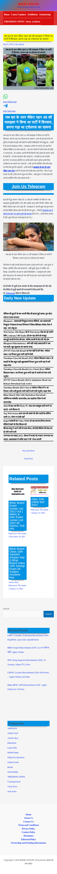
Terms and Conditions (28, 825)
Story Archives (33, 21)
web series (11, 791)
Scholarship (45, 14)
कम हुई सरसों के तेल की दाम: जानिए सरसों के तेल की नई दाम (26, 339)
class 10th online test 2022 (37, 501)
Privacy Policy (28, 828)
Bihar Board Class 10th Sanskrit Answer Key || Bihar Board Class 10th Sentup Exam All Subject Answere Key (17, 563)
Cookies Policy (28, 832)
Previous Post (28, 450)
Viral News (12, 786)
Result (10, 767)
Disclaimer (29, 835)
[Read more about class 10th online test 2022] (39, 490)
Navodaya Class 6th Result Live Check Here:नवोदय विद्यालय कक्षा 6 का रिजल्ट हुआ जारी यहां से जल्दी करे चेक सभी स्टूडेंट (27, 373)
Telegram (10, 293)
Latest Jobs (12, 747)
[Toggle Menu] (31, 14)
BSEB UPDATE (28, 4)
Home (7, 14)
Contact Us (28, 821)
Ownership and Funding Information (28, 842)
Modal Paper (13, 752)
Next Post (28, 458)
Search (6, 608)
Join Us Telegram (28, 186)
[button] (28, 100)
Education (13, 533)
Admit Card (12, 733)
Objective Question (15, 757)
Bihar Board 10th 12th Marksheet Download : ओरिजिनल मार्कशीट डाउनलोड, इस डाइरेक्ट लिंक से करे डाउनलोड (25, 398)
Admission (12, 728)
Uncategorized (13, 781)
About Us (28, 818)
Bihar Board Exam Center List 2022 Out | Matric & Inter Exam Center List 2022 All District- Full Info (16, 515)
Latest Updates (18, 14)
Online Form (13, 762)
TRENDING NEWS (14, 21)
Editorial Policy (28, 839)
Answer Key (13, 582)
